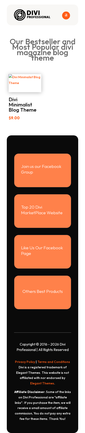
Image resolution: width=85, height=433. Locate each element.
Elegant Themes (42, 383)
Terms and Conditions (53, 362)
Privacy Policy (25, 362)
